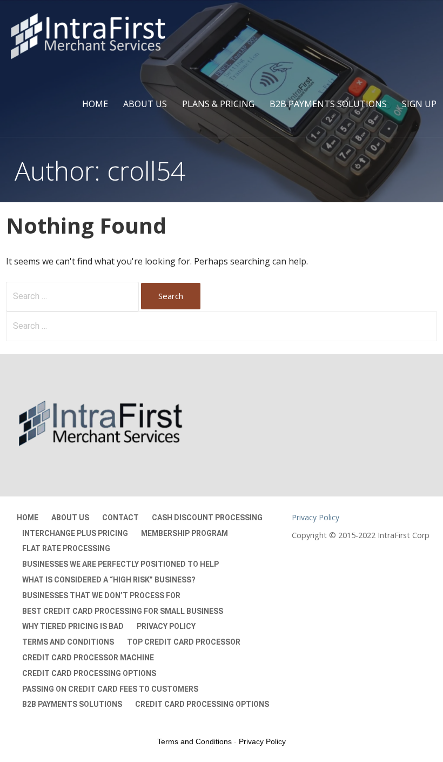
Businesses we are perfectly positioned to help (120, 564)
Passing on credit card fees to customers (110, 689)
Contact (120, 517)
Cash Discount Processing (207, 517)
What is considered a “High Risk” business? (109, 579)
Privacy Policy (166, 626)
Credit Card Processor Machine (88, 657)
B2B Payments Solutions (328, 104)
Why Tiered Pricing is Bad (73, 626)
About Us (145, 104)
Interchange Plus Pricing (75, 533)
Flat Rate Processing (66, 548)
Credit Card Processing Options (89, 673)
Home (95, 104)
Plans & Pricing (218, 104)
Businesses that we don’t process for (101, 595)
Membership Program (184, 533)
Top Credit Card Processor (183, 642)
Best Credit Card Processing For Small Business (122, 611)
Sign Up (419, 104)
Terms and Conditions (68, 642)
